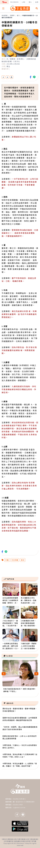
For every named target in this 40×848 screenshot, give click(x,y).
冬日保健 (14, 560)
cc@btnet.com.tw (19, 807)
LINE (23, 2)
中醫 (7, 560)
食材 (22, 560)
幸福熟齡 (5, 15)
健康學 (12, 15)
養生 (18, 15)
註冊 (36, 2)
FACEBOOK (14, 2)
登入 (30, 2)
